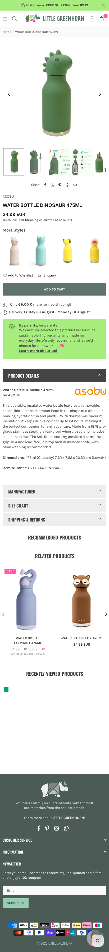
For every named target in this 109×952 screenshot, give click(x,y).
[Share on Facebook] (45, 185)
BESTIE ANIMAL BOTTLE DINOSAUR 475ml (31, 478)
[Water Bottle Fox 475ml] (81, 600)
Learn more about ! (54, 818)
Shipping (31, 220)
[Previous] (9, 94)
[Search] (14, 18)
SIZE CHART (18, 505)
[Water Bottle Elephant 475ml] (27, 600)
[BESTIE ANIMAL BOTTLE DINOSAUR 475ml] (13, 161)
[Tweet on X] (53, 185)
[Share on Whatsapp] (68, 185)
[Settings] (92, 18)
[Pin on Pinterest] (60, 185)
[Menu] (5, 18)
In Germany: (56, 5)
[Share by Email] (75, 185)
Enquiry (49, 275)
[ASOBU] (90, 392)
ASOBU (8, 196)
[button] (101, 18)
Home (7, 32)
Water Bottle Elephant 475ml (27, 640)
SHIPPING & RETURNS (26, 519)
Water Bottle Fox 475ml (81, 638)
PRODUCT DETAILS (23, 376)
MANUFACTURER (21, 491)
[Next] (100, 94)
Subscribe (16, 903)
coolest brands (73, 808)
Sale (10, 571)
